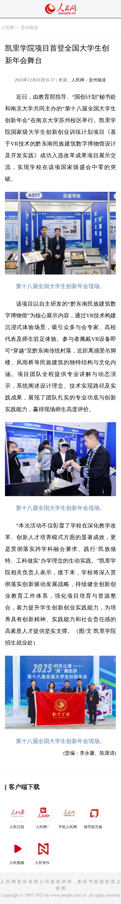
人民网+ (42, 827)
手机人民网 (67, 827)
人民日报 (16, 827)
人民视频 (16, 863)
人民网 (7, 27)
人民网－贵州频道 (88, 80)
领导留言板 (93, 827)
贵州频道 (29, 27)
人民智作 (42, 863)
